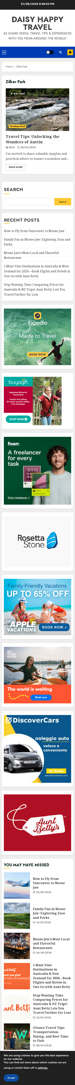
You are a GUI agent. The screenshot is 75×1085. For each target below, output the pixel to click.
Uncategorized (17, 126)
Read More (16, 167)
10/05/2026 (43, 1017)
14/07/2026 (43, 922)
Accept (11, 1077)
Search (13, 189)
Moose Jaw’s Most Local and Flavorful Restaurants (17, 946)
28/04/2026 (44, 1045)
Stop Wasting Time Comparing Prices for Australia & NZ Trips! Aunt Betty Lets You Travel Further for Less (34, 289)
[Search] (60, 52)
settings (43, 1068)
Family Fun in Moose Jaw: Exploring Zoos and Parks (17, 916)
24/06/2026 (44, 952)
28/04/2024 (28, 147)
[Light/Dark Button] (50, 52)
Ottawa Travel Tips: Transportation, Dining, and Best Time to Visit (17, 1036)
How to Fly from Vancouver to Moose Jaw (34, 231)
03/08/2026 (44, 892)
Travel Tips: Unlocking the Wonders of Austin (37, 109)
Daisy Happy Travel (37, 23)
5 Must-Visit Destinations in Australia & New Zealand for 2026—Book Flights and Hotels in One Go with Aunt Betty (37, 271)
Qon (12, 147)
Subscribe (70, 52)
